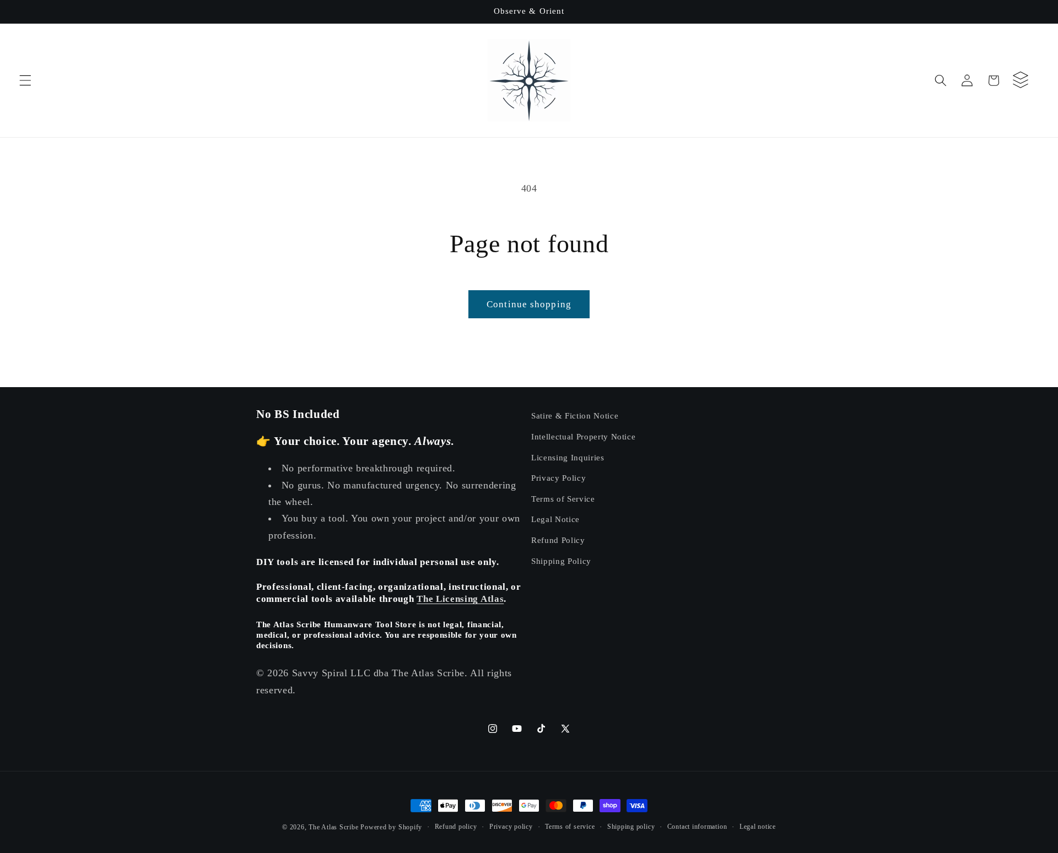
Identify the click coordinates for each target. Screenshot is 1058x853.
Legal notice (757, 826)
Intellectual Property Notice (583, 436)
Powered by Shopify (391, 827)
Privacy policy (511, 826)
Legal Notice (555, 519)
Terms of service (570, 826)
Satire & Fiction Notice (574, 415)
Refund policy (456, 826)
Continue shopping (529, 304)
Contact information (697, 826)
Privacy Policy (558, 477)
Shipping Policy (561, 561)
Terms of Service (563, 498)
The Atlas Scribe (333, 827)
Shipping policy (631, 826)
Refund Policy (558, 540)
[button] (25, 80)
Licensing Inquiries (567, 457)
